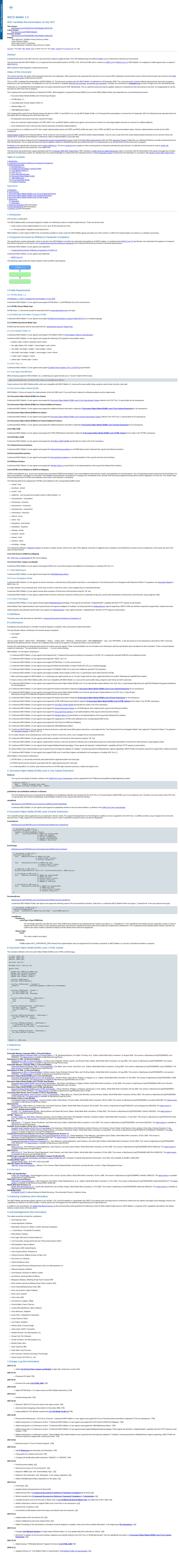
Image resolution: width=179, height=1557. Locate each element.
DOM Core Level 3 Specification (61, 778)
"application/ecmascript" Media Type (59, 327)
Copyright (10, 49)
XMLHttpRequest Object (60, 574)
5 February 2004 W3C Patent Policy (65, 151)
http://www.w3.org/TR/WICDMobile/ (24, 32)
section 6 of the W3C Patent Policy (161, 153)
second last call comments (96, 83)
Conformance (14, 192)
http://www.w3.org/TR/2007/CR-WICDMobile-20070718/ (31, 28)
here (73, 952)
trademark (59, 49)
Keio (32, 49)
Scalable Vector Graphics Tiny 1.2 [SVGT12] (64, 368)
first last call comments (77, 83)
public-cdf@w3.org (50, 145)
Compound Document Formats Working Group (55, 140)
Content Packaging (19, 182)
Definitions (13, 190)
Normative (15, 201)
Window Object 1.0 (58, 465)
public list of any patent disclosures (105, 151)
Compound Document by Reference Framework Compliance (31, 163)
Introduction (13, 161)
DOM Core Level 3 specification (113, 807)
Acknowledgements (16, 207)
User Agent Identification (21, 174)
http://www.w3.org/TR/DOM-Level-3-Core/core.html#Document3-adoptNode (39, 804)
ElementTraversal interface (60, 449)
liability (53, 49)
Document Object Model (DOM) (23, 176)
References (13, 199)
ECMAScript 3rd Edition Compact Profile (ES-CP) (66, 318)
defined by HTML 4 (34, 548)
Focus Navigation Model (21, 180)
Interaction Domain (120, 140)
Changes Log (13, 209)
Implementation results (15, 135)
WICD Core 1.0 (122, 62)
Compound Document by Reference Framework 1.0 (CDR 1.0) (34, 250)
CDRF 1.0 (102, 59)
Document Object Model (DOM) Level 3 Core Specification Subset (75, 400)
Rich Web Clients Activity (91, 140)
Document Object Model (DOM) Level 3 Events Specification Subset (76, 417)
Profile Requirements (16, 165)
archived (68, 145)
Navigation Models (165, 582)
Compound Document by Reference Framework (56, 243)
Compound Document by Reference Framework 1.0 (62, 618)
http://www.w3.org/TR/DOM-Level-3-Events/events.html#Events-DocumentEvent (40, 900)
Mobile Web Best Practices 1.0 (44, 1206)
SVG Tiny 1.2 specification (20, 558)
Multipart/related (55, 603)
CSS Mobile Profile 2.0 (20, 170)
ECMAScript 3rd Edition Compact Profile (26, 169)
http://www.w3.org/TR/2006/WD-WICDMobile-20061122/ (32, 36)
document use (69, 49)
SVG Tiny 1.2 (16, 172)
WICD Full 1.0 (12, 64)
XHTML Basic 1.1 (18, 167)
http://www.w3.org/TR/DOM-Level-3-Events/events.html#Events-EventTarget (39, 849)
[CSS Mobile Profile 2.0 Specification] (79, 335)
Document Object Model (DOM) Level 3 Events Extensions (30, 195)
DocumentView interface (60, 457)
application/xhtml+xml (59, 310)
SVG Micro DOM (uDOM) (60, 441)
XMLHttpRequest (18, 178)
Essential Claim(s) (106, 153)
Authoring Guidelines (16, 205)
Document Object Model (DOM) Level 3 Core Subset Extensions (32, 194)
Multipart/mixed (99, 606)
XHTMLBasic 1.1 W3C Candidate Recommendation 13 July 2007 (31, 299)
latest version (28, 1057)
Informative (15, 203)
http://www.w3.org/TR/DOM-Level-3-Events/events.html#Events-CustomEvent (39, 825)
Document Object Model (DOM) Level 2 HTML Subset (28, 197)
